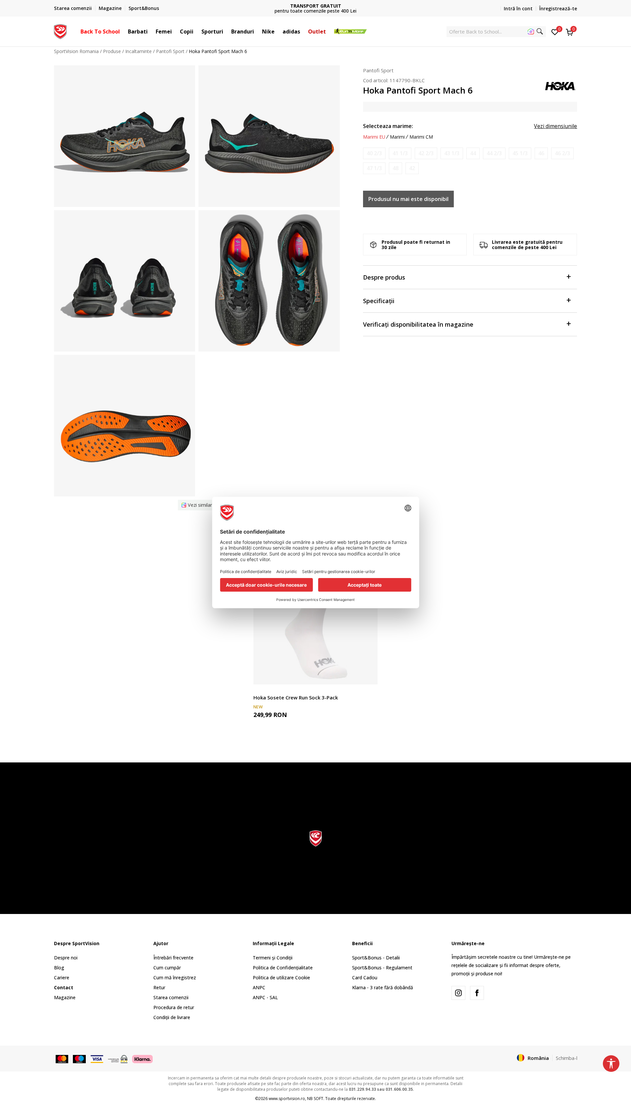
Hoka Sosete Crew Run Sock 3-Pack (295, 697)
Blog (59, 967)
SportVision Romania (76, 51)
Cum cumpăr (167, 967)
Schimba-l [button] (566, 1058)
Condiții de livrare (171, 1017)
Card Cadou (364, 977)
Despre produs (384, 277)
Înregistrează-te (558, 8)
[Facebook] (477, 993)
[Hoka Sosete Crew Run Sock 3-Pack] (315, 622)
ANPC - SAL (265, 997)
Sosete (260, 690)
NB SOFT (315, 1098)
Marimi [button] (397, 137)
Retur (159, 987)
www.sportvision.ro (287, 1098)
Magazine (65, 997)
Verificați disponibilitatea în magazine (418, 324)
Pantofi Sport (170, 51)
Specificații (378, 301)
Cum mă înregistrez (174, 977)
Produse (112, 51)
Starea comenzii (170, 997)
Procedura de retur (173, 1007)
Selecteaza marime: (388, 126)
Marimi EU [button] (374, 137)
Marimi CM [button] (421, 137)
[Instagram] (458, 993)
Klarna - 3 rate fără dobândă (382, 987)
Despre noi (66, 957)
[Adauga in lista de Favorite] (368, 675)
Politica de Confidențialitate (283, 967)
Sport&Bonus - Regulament (382, 967)
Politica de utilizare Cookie (281, 977)
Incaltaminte (138, 51)
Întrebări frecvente (173, 957)
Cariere (61, 977)
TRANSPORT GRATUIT (315, 5)
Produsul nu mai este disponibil (408, 199)
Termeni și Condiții (272, 957)
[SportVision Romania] (60, 30)
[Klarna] (142, 1058)
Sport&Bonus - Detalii (376, 957)
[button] (123, 31)
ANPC (259, 987)
